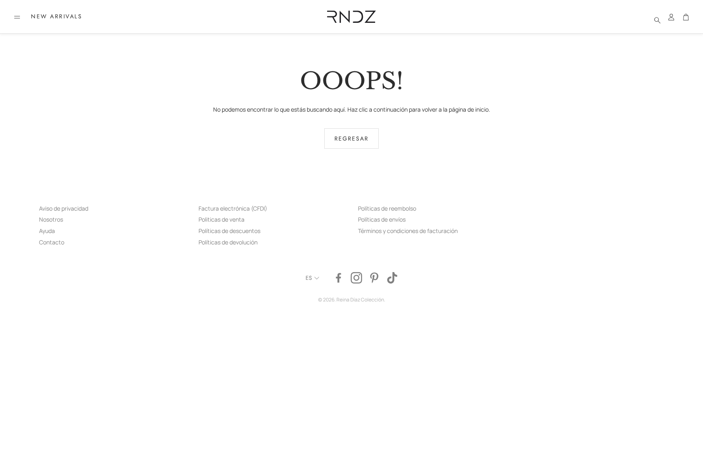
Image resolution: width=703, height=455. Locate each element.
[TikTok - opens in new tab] (392, 278)
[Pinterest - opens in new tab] (374, 278)
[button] (17, 17)
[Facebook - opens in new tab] (338, 278)
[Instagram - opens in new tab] (356, 278)
